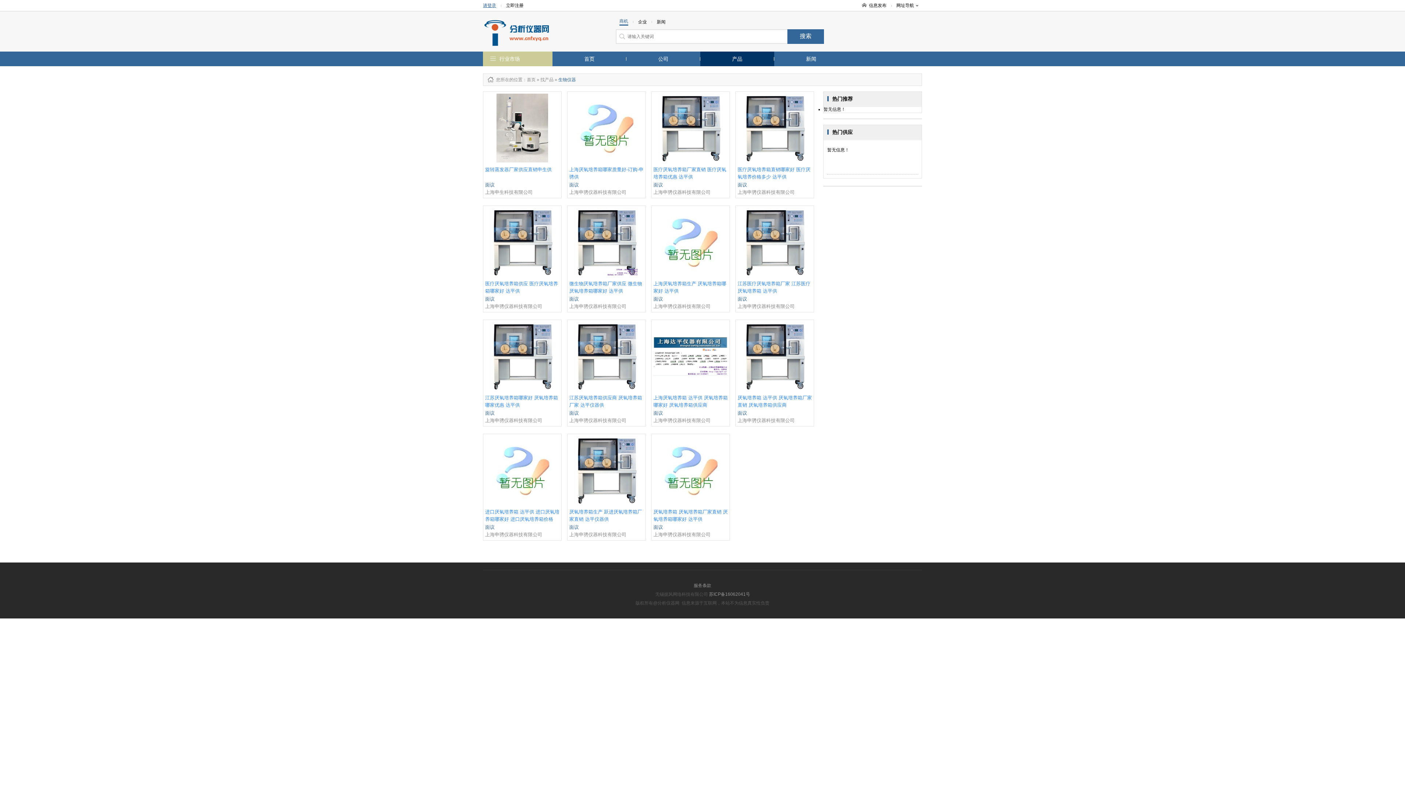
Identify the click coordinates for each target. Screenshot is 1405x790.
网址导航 (905, 5)
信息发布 (878, 5)
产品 (737, 59)
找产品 (547, 79)
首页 (589, 59)
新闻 (811, 59)
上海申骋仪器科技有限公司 (597, 192)
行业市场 (509, 59)
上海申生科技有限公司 (509, 192)
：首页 (529, 79)
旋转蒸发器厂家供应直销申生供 (518, 169)
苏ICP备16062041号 (729, 594)
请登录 (489, 5)
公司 (663, 59)
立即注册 (515, 5)
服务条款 (702, 585)
